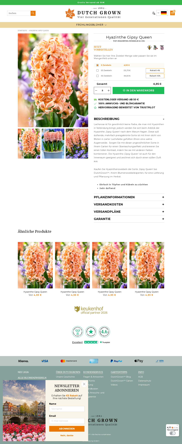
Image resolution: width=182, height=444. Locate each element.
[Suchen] (33, 13)
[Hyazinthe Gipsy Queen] (35, 265)
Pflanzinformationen (114, 197)
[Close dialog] (84, 384)
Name (52, 404)
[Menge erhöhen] (108, 90)
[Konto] (153, 13)
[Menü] (177, 426)
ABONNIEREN (67, 428)
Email (52, 416)
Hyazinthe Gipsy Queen (35, 292)
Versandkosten (108, 204)
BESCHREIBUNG (106, 119)
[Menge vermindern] (96, 90)
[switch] (172, 433)
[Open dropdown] (106, 25)
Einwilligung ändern (91, 441)
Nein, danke (66, 435)
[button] (85, 83)
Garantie (102, 219)
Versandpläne (107, 211)
